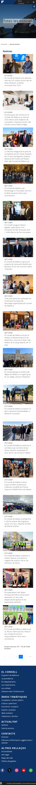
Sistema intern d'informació (12, 691)
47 (21, 656)
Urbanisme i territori (9, 716)
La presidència (7, 678)
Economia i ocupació (9, 707)
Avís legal (5, 755)
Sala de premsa (7, 728)
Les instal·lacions (8, 685)
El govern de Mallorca (10, 675)
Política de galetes (8, 761)
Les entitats (6, 688)
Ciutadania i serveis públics (12, 700)
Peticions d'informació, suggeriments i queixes (16, 741)
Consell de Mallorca (1, 783)
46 (17, 656)
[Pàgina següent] (5, 660)
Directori (4, 737)
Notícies (4, 725)
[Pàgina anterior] (5, 656)
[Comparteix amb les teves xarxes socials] (34, 6)
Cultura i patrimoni (9, 703)
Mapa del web (7, 758)
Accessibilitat (6, 751)
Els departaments (8, 682)
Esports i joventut (8, 710)
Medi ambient (7, 713)
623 (31, 656)
